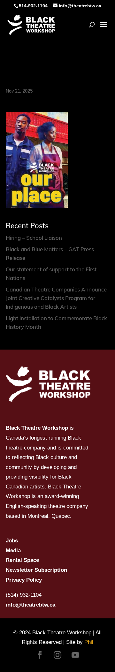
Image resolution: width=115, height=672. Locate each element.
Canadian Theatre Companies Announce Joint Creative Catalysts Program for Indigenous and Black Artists (56, 298)
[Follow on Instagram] (57, 655)
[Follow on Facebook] (39, 655)
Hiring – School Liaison (34, 237)
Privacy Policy (24, 580)
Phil (88, 642)
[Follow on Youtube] (75, 655)
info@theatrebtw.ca (30, 605)
